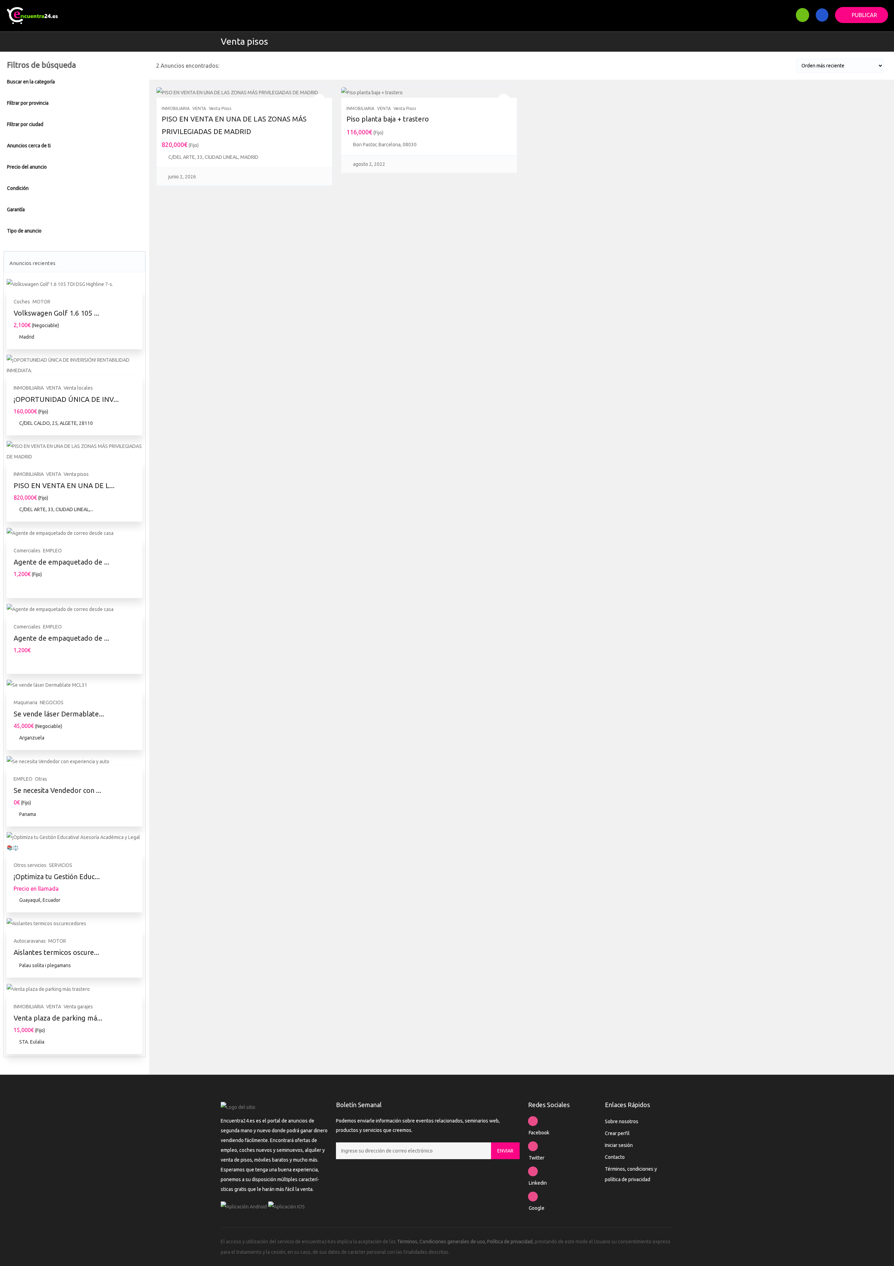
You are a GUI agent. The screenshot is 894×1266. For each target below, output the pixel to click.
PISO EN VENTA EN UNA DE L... (64, 485)
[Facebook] (533, 1121)
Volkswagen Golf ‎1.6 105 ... (56, 313)
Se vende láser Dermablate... (59, 714)
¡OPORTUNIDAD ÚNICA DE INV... (66, 399)
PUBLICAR (864, 15)
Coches (22, 301)
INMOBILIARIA (29, 388)
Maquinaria (25, 702)
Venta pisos (244, 41)
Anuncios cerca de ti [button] (29, 145)
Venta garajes (78, 1006)
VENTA (53, 388)
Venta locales (78, 388)
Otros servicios (30, 865)
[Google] (533, 1196)
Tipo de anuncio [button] (24, 231)
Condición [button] (18, 188)
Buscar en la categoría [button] (31, 81)
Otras (41, 779)
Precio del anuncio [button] (27, 167)
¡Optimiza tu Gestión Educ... (57, 877)
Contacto (615, 1157)
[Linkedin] (533, 1171)
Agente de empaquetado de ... (61, 562)
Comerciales (27, 550)
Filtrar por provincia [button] (28, 103)
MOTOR (41, 301)
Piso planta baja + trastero (387, 119)
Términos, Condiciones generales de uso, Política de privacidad (465, 1241)
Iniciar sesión (619, 1145)
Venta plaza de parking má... (58, 1018)
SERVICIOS (60, 865)
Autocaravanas (30, 941)
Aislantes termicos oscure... (56, 952)
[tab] (74, 81)
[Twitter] (533, 1146)
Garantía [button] (16, 209)
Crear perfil (617, 1133)
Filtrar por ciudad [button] (25, 124)
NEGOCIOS (52, 702)
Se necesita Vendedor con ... (57, 790)
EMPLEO (52, 550)
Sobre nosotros (621, 1121)
